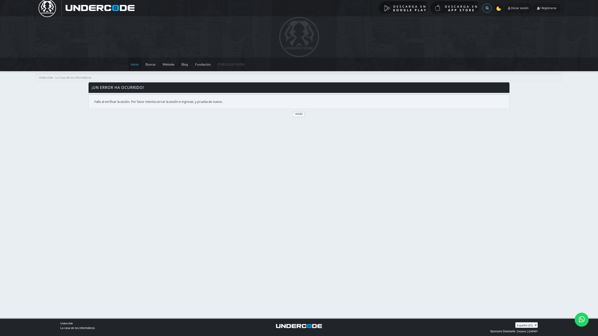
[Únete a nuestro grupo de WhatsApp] (582, 320)
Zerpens (521, 331)
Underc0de (66, 323)
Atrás (299, 114)
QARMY (533, 331)
